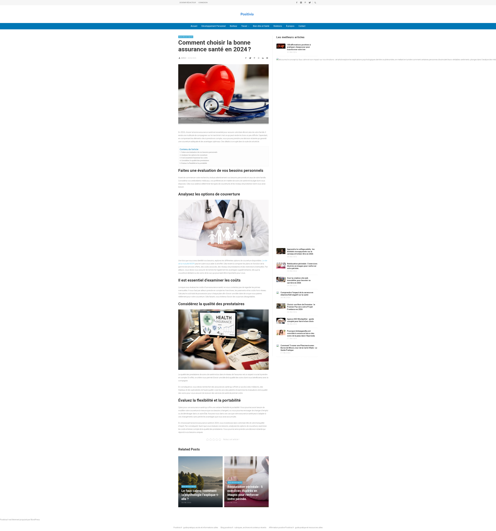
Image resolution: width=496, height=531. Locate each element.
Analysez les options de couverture (194, 155)
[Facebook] (297, 2)
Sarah (183, 58)
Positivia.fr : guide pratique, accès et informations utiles (195, 527)
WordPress (35, 520)
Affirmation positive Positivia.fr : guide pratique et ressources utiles (296, 527)
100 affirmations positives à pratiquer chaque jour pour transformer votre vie (299, 47)
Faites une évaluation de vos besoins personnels (199, 152)
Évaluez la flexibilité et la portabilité (194, 163)
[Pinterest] (305, 2)
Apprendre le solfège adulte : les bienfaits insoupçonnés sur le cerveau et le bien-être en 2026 (301, 251)
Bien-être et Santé (186, 37)
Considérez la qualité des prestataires (195, 160)
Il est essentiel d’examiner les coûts (194, 158)
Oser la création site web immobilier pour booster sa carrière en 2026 (299, 280)
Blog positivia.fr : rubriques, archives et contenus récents (243, 527)
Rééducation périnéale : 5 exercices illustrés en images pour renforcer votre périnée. (302, 266)
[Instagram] (301, 2)
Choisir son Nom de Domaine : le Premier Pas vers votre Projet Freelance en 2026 (301, 307)
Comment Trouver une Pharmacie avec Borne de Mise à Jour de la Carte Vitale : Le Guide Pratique (299, 347)
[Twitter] (309, 2)
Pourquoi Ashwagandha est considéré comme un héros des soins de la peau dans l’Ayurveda (301, 333)
